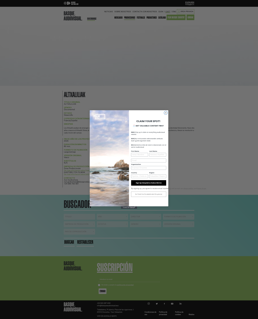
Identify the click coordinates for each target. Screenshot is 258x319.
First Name (135, 151)
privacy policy (188, 188)
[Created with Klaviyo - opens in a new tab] (129, 207)
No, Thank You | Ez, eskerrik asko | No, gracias (148, 194)
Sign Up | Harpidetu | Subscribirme (149, 183)
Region (151, 173)
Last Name (153, 151)
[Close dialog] (165, 113)
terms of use (201, 188)
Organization (136, 164)
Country (134, 173)
